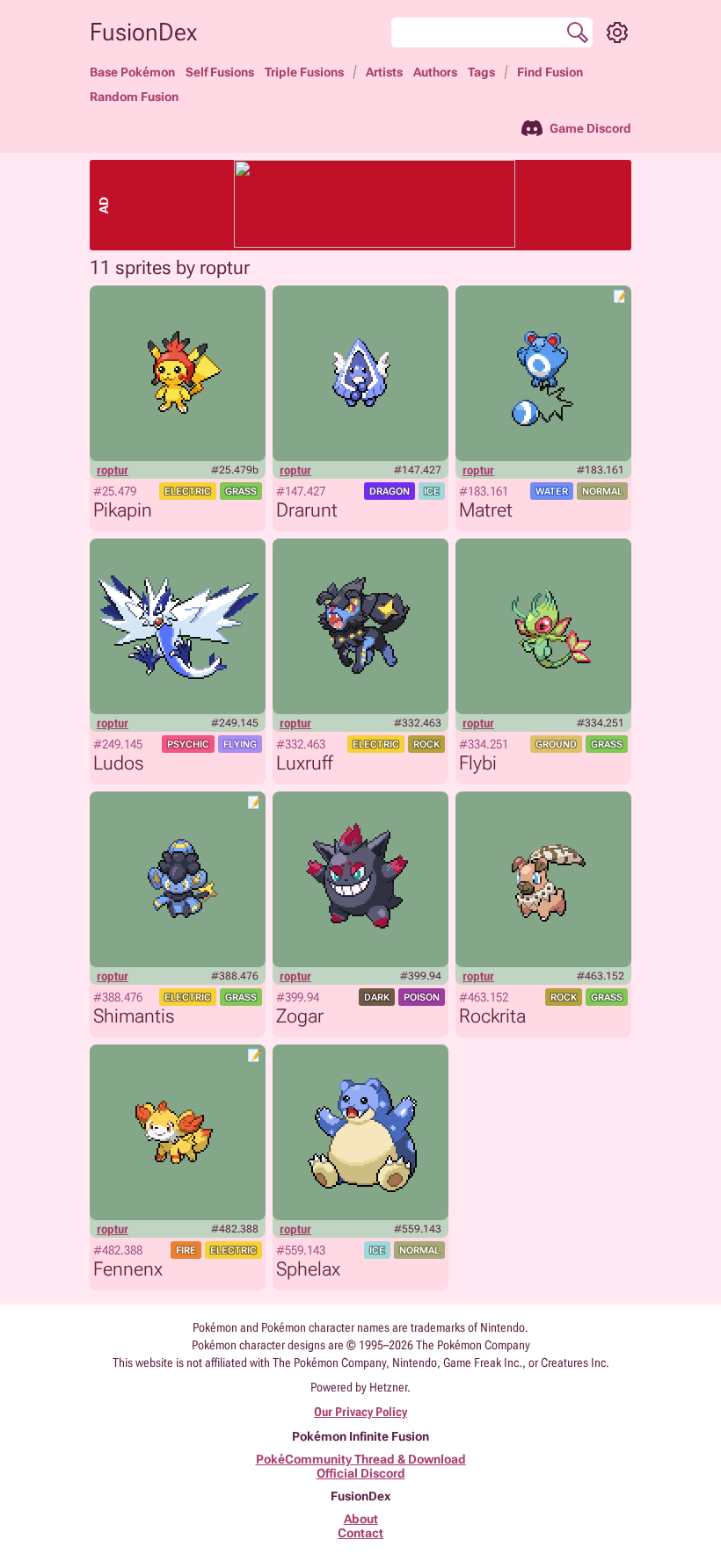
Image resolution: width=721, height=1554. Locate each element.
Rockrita (492, 1016)
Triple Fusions (304, 72)
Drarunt (307, 510)
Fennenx (128, 1269)
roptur (112, 470)
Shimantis (133, 1016)
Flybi (478, 763)
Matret (486, 510)
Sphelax (308, 1269)
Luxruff (304, 763)
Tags (481, 72)
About (361, 1519)
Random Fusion (134, 97)
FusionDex (143, 32)
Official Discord (361, 1473)
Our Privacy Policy (360, 1412)
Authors (435, 72)
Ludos (118, 763)
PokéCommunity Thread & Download (361, 1459)
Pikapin (122, 510)
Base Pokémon (132, 72)
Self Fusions (220, 72)
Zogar (300, 1016)
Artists (384, 72)
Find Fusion (550, 72)
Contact (360, 1533)
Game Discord (590, 128)
